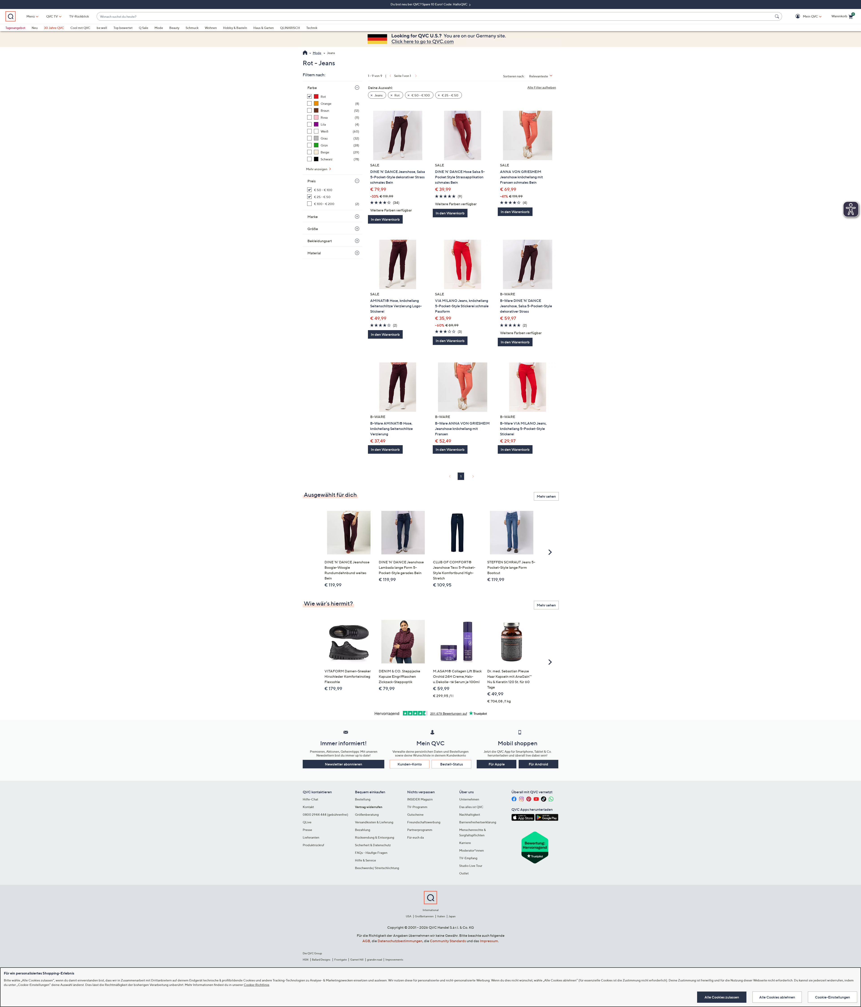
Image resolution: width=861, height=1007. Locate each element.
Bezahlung (362, 830)
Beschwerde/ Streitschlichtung (377, 868)
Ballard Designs (321, 959)
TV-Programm (417, 807)
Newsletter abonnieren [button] (343, 764)
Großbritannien (424, 916)
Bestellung (362, 799)
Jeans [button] (378, 95)
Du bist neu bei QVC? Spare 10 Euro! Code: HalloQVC (429, 4)
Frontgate (340, 959)
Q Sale (143, 28)
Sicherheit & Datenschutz (373, 845)
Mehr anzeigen (317, 169)
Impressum (489, 941)
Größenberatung (367, 814)
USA (408, 916)
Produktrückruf (313, 845)
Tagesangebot (15, 28)
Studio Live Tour (470, 866)
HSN (306, 959)
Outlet (464, 873)
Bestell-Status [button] (451, 764)
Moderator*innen (471, 850)
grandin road (374, 959)
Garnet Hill (356, 959)
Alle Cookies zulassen (721, 997)
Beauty (174, 28)
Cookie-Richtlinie (256, 985)
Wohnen (211, 28)
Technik (311, 28)
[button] (804, 16)
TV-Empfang (468, 858)
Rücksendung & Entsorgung (374, 837)
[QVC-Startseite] (305, 53)
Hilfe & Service (365, 860)
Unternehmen (469, 799)
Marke (312, 216)
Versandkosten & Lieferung (374, 822)
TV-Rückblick (79, 16)
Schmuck (192, 28)
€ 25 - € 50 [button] (449, 95)
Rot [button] (397, 95)
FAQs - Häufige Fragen (371, 852)
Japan (452, 916)
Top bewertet (123, 28)
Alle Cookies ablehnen (777, 997)
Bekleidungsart (319, 241)
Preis (311, 181)
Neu (35, 28)
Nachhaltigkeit (469, 814)
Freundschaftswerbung (423, 822)
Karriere (465, 843)
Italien (441, 916)
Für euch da (415, 837)
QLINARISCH (290, 28)
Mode (158, 28)
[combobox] (435, 16)
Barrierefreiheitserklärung (477, 822)
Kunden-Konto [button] (410, 764)
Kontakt (308, 807)
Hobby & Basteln (235, 28)
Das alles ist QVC (471, 807)
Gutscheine (415, 814)
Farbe (312, 87)
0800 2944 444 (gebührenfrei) (325, 814)
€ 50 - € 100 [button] (420, 95)
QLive (307, 822)
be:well (102, 28)
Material (314, 253)
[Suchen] (777, 16)
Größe (312, 229)
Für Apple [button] (497, 764)
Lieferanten (311, 837)
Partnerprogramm (419, 830)
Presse (307, 830)
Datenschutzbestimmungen (400, 941)
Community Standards (448, 941)
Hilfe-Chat (310, 799)
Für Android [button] (538, 764)
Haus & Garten (263, 28)
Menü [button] (30, 16)
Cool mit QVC (80, 28)
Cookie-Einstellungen (832, 997)
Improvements (394, 959)
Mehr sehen (546, 496)
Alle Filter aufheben (541, 87)
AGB (366, 941)
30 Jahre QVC (54, 28)
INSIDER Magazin (420, 799)
